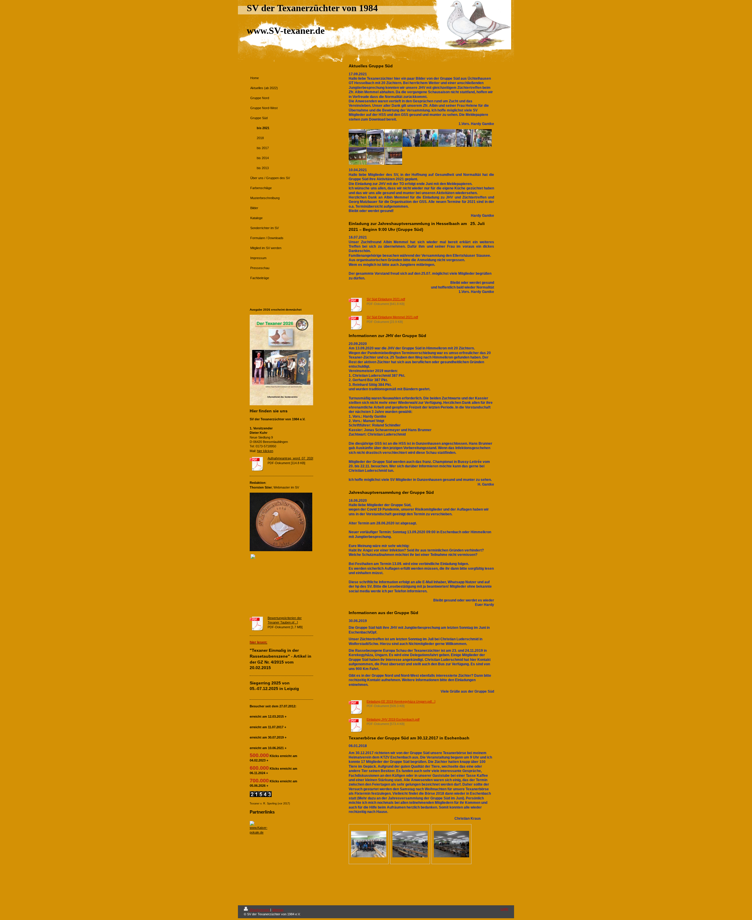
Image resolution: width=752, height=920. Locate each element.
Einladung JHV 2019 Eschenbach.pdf (393, 719)
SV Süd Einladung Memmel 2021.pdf (392, 317)
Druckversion (259, 909)
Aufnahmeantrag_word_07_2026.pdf (293, 458)
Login (504, 909)
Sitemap (277, 909)
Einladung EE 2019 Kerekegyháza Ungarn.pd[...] (401, 701)
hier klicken (265, 451)
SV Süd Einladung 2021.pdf (386, 299)
